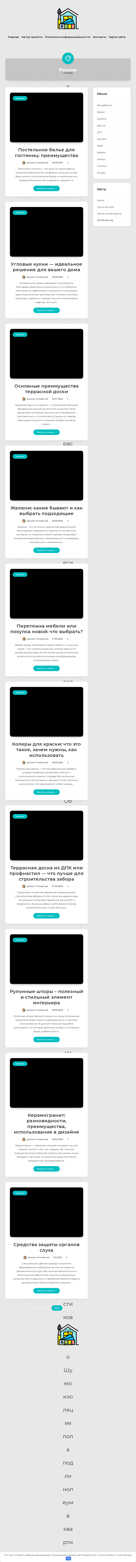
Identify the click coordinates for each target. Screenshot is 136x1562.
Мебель (101, 152)
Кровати (102, 139)
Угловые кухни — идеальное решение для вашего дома (46, 267)
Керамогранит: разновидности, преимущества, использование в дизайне (46, 1123)
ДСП (99, 132)
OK (68, 1558)
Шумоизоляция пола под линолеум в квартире (68, 1462)
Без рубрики (104, 105)
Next (57, 1308)
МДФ (100, 145)
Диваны (102, 118)
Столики (102, 166)
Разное (20, 98)
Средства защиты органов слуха (46, 1247)
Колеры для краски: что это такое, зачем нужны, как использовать (46, 749)
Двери (101, 112)
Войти (100, 200)
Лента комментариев (109, 213)
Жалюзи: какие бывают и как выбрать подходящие (46, 510)
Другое (101, 125)
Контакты (99, 37)
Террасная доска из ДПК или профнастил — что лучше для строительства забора (47, 873)
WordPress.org (105, 220)
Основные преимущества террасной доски (46, 388)
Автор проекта (32, 37)
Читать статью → (46, 188)
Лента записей (105, 207)
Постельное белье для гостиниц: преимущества (46, 152)
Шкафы (101, 172)
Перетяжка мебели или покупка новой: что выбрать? (46, 628)
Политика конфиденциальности (67, 37)
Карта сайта (117, 37)
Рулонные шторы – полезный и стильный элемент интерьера (46, 997)
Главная (13, 37)
